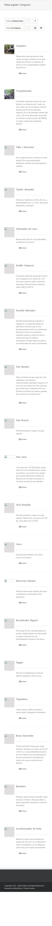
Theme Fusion (29, 888)
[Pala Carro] (9, 460)
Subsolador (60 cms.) (27, 229)
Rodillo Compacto (25, 265)
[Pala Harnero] (9, 370)
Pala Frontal (22, 420)
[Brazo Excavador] (9, 739)
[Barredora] (9, 790)
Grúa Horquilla (23, 504)
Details (24, 73)
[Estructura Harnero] (9, 584)
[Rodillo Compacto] (9, 269)
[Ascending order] (35, 21)
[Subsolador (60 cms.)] (9, 232)
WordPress (18, 888)
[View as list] (41, 28)
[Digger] (9, 666)
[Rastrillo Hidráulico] (9, 314)
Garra (19, 544)
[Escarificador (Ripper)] (9, 624)
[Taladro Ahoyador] (9, 193)
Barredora (21, 786)
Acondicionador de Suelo (29, 828)
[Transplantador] (9, 94)
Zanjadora (21, 45)
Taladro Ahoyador (25, 189)
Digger (19, 662)
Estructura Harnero (26, 580)
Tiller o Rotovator (25, 147)
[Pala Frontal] (9, 424)
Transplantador (24, 91)
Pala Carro (21, 457)
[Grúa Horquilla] (9, 508)
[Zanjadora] (9, 49)
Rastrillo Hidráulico (26, 310)
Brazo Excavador (25, 735)
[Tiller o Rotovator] (9, 150)
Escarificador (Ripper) (27, 620)
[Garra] (9, 547)
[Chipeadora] (9, 702)
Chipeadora (22, 699)
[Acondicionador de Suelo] (9, 832)
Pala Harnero (22, 366)
